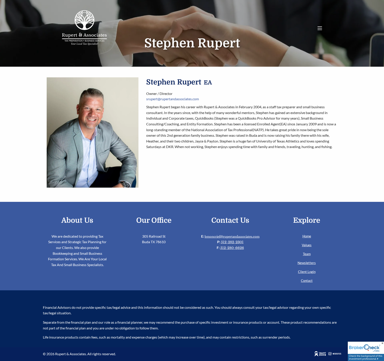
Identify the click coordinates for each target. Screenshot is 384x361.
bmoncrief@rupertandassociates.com (232, 237)
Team (307, 254)
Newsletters (307, 263)
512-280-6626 (232, 248)
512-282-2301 (232, 242)
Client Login (307, 272)
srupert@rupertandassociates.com (172, 99)
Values (307, 245)
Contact (307, 281)
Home (306, 236)
